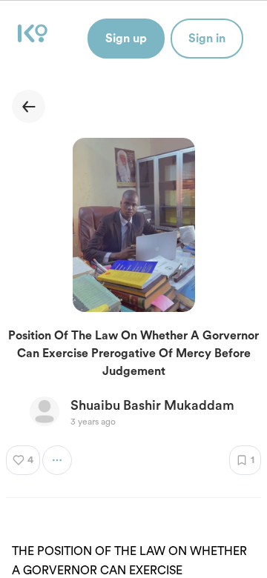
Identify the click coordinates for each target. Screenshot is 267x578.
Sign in (206, 38)
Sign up (126, 38)
